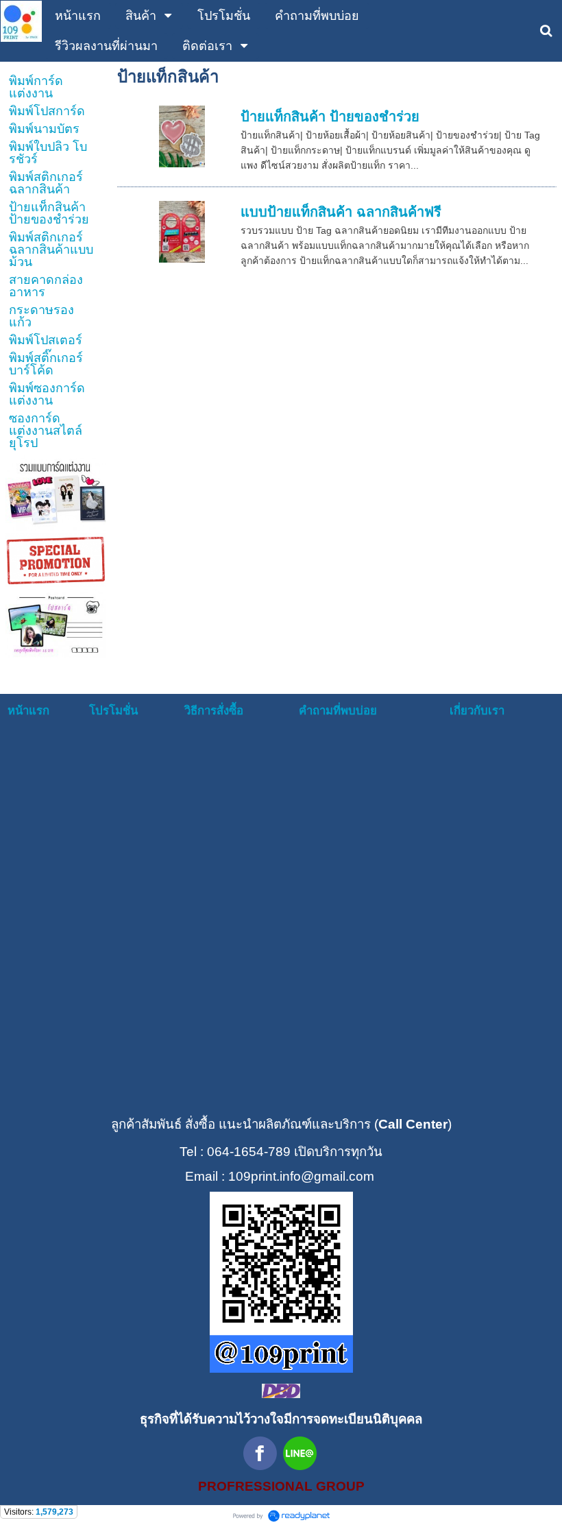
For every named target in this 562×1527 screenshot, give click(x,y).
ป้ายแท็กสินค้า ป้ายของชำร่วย (330, 116)
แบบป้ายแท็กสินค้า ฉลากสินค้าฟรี (341, 211)
